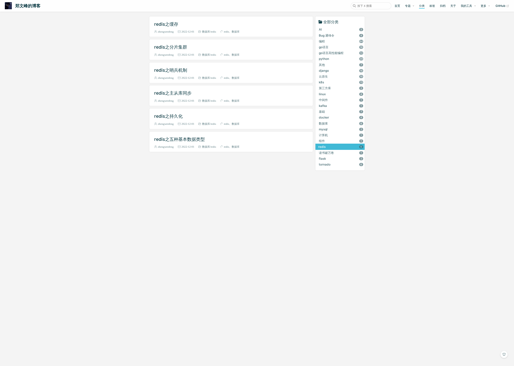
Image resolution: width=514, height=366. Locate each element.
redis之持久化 (168, 116)
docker (340, 117)
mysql (340, 129)
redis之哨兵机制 (170, 70)
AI (340, 29)
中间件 (340, 100)
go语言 (341, 47)
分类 (422, 5)
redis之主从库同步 (173, 93)
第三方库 (340, 88)
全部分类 (331, 22)
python (341, 59)
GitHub (502, 5)
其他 (340, 65)
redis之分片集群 (170, 47)
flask (340, 159)
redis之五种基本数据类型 (179, 139)
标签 (432, 5)
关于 (453, 5)
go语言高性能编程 (341, 53)
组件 (340, 141)
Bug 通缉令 (340, 35)
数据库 (206, 31)
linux (340, 94)
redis (213, 31)
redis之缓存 (166, 24)
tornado (340, 164)
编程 (341, 41)
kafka (340, 106)
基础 (340, 111)
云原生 (341, 76)
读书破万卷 (340, 153)
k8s (341, 82)
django (341, 71)
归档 (443, 5)
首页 (397, 5)
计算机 (340, 135)
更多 (483, 5)
